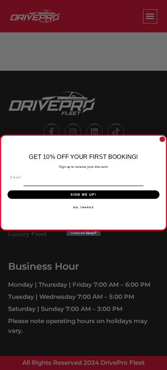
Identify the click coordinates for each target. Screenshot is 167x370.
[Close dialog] (162, 139)
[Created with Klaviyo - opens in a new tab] (83, 233)
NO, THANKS (83, 207)
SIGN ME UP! (83, 194)
